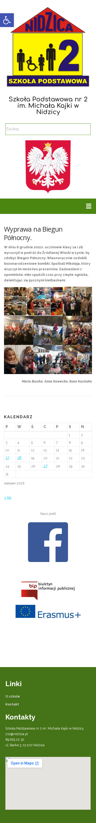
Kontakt (12, 704)
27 (45, 466)
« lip (7, 497)
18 (19, 458)
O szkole (12, 696)
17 (7, 458)
